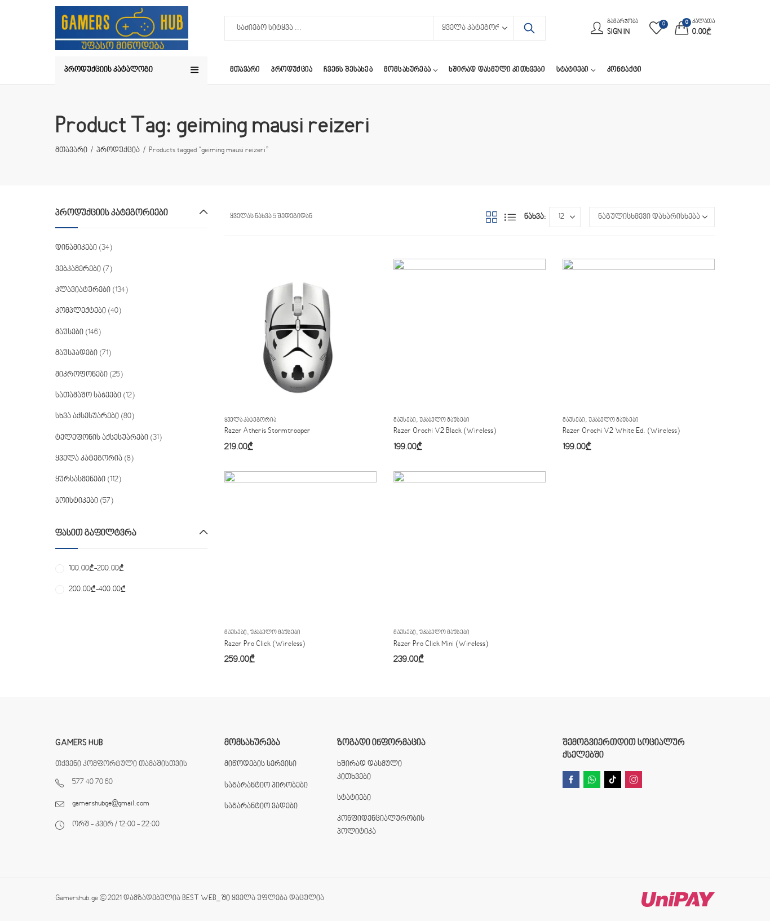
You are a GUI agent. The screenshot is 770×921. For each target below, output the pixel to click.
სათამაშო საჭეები (88, 396)
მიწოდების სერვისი (260, 764)
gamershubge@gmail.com (110, 804)
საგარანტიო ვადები (261, 807)
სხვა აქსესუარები (87, 416)
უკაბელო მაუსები (444, 420)
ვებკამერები (78, 269)
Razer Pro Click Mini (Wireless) (440, 644)
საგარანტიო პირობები (266, 786)
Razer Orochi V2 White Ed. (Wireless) (621, 431)
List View (510, 217)
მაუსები (404, 420)
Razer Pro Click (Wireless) (264, 644)
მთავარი (71, 150)
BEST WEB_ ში (206, 898)
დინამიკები (76, 248)
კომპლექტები (80, 311)
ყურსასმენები (80, 480)
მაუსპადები (76, 353)
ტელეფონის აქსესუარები (101, 438)
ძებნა (529, 28)
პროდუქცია (118, 150)
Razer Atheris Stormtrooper (267, 431)
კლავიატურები (82, 290)
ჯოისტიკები (76, 501)
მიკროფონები (81, 375)
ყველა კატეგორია (250, 420)
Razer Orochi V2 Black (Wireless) (444, 431)
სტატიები (354, 798)
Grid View (491, 217)
